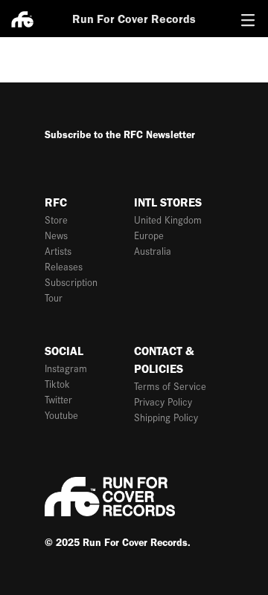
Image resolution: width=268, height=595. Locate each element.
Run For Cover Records (134, 19)
